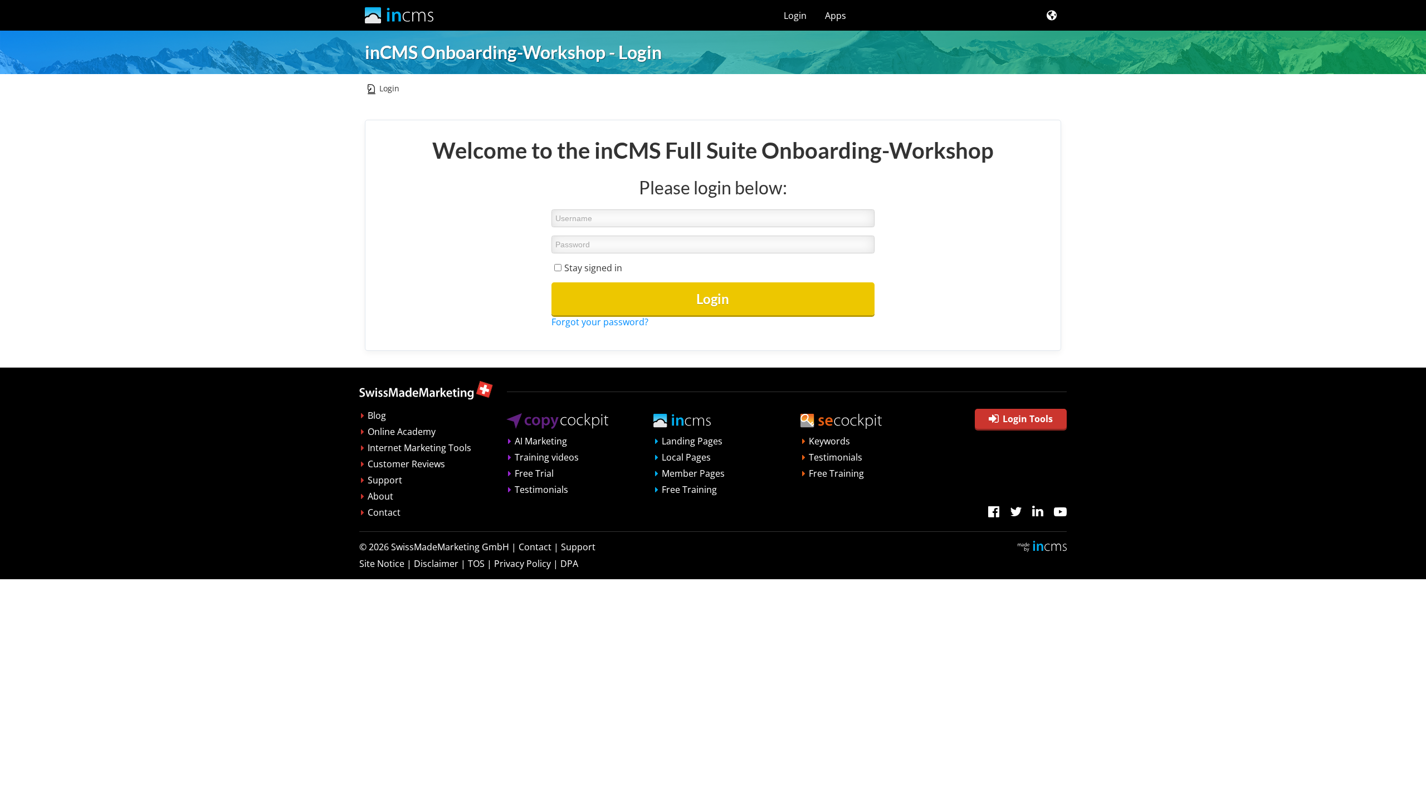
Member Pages (693, 473)
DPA (569, 564)
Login (795, 15)
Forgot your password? (599, 322)
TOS (476, 564)
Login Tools (1028, 419)
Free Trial (534, 473)
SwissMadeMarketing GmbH (450, 547)
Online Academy (402, 432)
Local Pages (686, 457)
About (380, 496)
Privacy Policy (522, 564)
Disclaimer (436, 564)
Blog (377, 415)
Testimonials (541, 489)
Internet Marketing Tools (419, 448)
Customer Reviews (406, 464)
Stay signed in (593, 268)
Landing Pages (692, 441)
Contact (384, 512)
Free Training (689, 489)
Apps (835, 15)
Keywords (829, 441)
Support (385, 480)
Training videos (547, 457)
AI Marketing (541, 441)
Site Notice (381, 564)
